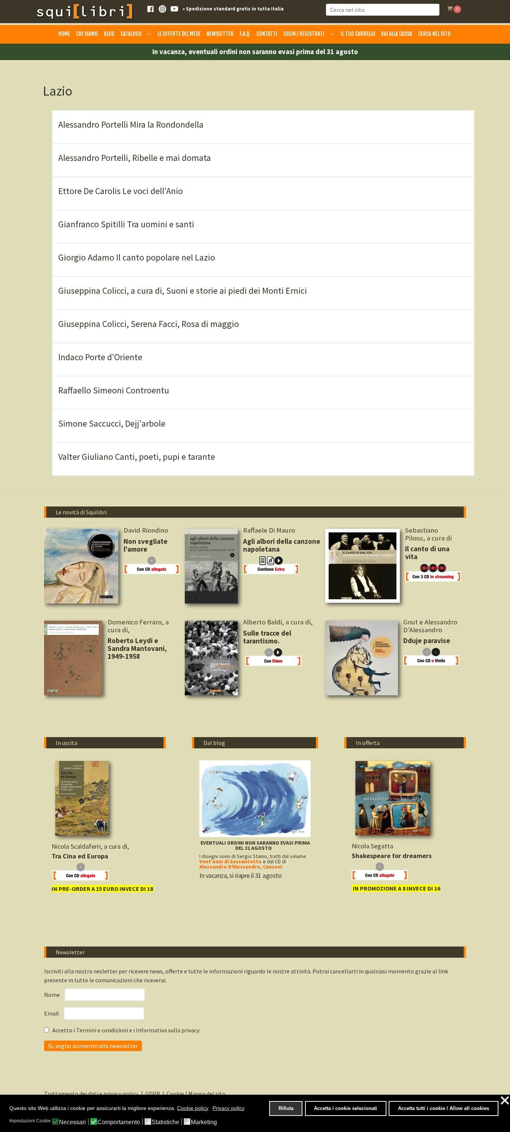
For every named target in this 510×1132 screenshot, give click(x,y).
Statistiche (165, 1122)
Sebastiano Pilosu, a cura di (428, 534)
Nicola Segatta (372, 846)
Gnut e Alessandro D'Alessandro (430, 626)
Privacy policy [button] (228, 1108)
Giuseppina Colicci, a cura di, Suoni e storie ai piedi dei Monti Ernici (182, 290)
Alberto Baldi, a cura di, (278, 622)
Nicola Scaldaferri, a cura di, (91, 846)
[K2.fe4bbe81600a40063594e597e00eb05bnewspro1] (392, 798)
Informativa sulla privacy (167, 1030)
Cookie (175, 1093)
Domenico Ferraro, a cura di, (138, 626)
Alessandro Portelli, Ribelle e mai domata (134, 157)
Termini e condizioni (102, 1030)
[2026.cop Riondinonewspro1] (81, 566)
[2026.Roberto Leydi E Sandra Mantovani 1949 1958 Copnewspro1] (73, 658)
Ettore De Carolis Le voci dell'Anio (120, 191)
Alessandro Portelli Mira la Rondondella (130, 124)
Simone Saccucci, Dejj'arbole (111, 423)
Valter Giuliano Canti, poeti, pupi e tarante (136, 456)
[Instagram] (162, 8)
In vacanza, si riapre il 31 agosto (240, 875)
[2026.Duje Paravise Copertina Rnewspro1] (361, 658)
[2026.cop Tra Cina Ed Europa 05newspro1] (82, 798)
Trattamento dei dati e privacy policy (92, 1093)
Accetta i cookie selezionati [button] (345, 1108)
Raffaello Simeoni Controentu (113, 390)
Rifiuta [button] (286, 1108)
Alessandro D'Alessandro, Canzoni (240, 866)
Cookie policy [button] (192, 1108)
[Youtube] (174, 8)
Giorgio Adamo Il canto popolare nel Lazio (136, 257)
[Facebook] (150, 8)
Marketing (204, 1122)
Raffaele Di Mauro (269, 530)
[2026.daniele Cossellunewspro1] (362, 566)
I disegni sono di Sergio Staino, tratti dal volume (252, 856)
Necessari (72, 1122)
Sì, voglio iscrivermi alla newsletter (93, 1046)
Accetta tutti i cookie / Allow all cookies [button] (443, 1108)
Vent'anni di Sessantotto (230, 861)
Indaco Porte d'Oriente (100, 357)
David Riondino (149, 530)
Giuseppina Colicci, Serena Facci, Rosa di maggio (148, 324)
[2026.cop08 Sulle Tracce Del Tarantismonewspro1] (211, 658)
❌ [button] (504, 1100)
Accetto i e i (125, 1030)
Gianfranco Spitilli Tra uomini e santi (126, 224)
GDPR (152, 1093)
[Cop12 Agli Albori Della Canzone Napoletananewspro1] (211, 566)
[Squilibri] (84, 11)
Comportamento (118, 1122)
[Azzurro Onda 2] (255, 798)
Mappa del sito (207, 1093)
